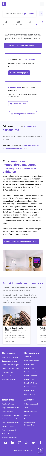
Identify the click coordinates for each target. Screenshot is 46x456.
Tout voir (37, 283)
